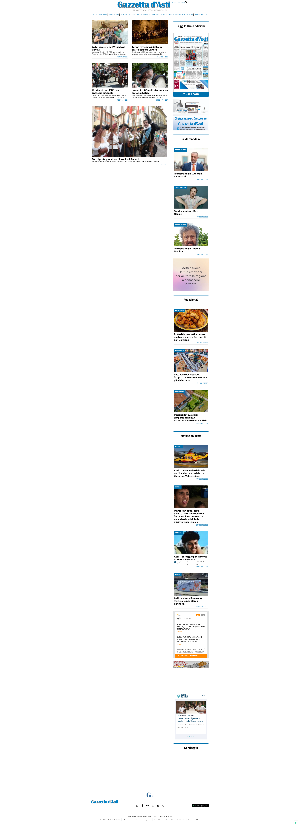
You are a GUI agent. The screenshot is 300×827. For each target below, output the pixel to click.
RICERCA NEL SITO (178, 2)
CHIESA (105, 15)
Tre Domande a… (154, 15)
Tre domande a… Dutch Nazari (187, 212)
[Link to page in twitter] (162, 805)
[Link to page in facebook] (142, 805)
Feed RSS (103, 820)
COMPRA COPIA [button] (191, 94)
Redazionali (179, 15)
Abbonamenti (127, 820)
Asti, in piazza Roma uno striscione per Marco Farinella (188, 600)
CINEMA (122, 15)
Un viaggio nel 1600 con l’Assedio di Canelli (105, 91)
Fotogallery (188, 15)
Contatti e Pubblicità (114, 820)
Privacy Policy (170, 820)
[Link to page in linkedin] (157, 805)
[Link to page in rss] (152, 805)
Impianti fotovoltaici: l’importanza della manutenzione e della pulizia (190, 417)
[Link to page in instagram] (137, 805)
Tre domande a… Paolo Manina (187, 250)
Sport (138, 15)
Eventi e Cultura (113, 15)
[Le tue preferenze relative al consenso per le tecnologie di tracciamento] (296, 823)
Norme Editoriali (159, 820)
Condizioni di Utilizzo (194, 820)
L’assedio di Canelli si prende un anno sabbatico (150, 91)
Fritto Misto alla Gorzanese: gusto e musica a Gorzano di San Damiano (190, 337)
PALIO (100, 15)
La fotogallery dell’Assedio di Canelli (108, 48)
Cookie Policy (181, 820)
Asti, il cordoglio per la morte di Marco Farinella (190, 558)
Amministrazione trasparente (142, 820)
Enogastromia (130, 15)
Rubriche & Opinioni (167, 15)
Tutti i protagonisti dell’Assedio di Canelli (115, 159)
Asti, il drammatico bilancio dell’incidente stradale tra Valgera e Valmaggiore (189, 473)
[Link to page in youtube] (147, 805)
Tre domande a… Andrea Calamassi (188, 175)
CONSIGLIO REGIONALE (201, 15)
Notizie (94, 15)
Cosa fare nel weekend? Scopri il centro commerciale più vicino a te (190, 377)
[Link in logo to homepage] (110, 801)
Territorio (144, 15)
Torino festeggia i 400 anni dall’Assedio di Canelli (147, 48)
